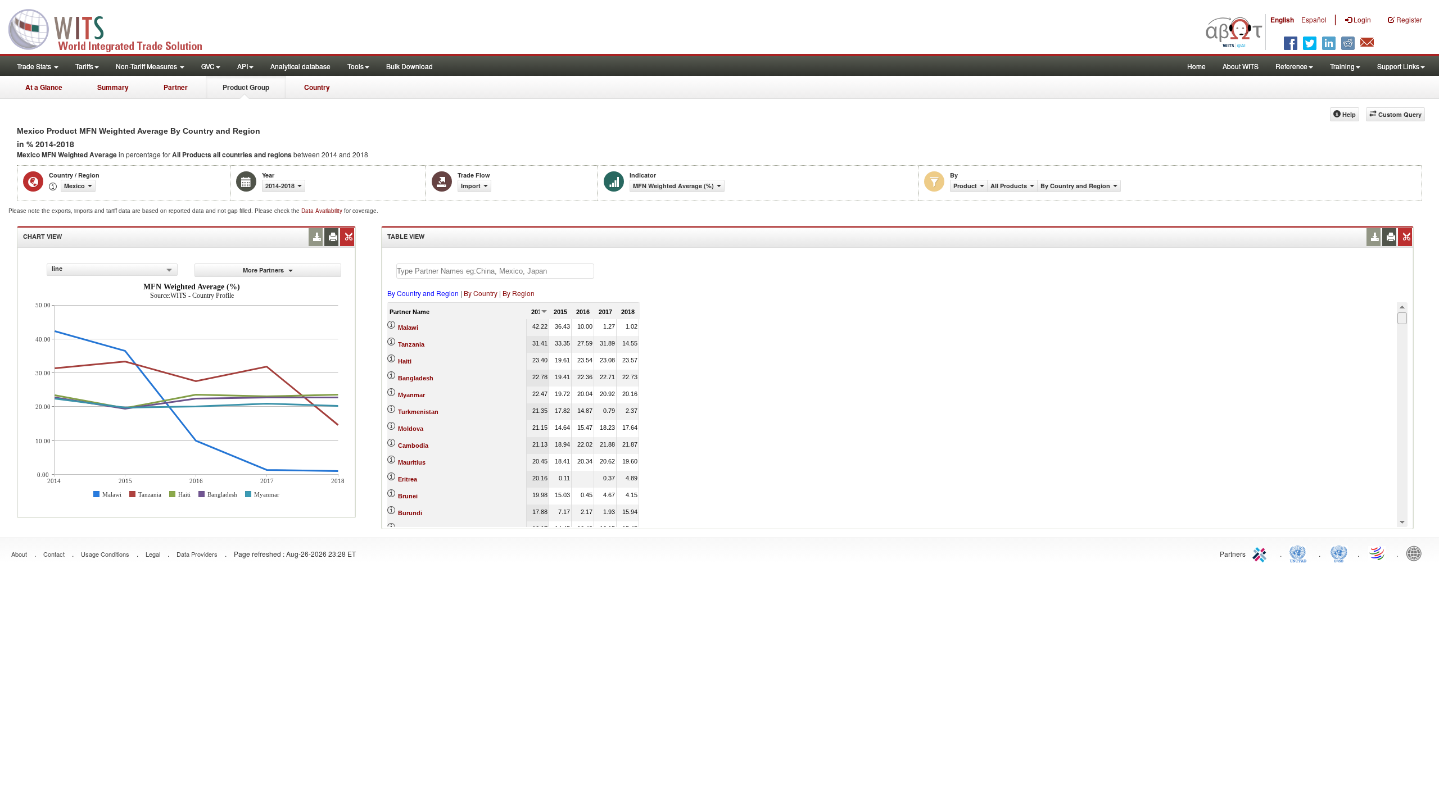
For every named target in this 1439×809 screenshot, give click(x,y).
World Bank (1416, 553)
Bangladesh (415, 378)
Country (317, 87)
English (1282, 20)
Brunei (408, 496)
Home (1196, 66)
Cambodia (413, 445)
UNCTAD (1300, 553)
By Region (519, 293)
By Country (480, 293)
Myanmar (411, 395)
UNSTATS (1339, 553)
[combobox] (112, 269)
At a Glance (43, 87)
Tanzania (411, 344)
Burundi (410, 513)
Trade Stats (35, 66)
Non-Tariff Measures (147, 66)
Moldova (410, 428)
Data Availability (322, 211)
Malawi (408, 327)
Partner (176, 87)
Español (1314, 19)
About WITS (1241, 66)
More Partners (264, 270)
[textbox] (495, 271)
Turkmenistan (418, 411)
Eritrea (407, 479)
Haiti (404, 361)
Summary (113, 87)
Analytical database (300, 66)
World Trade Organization (1377, 553)
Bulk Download (409, 66)
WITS (112, 28)
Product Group (246, 87)
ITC (1261, 553)
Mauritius (412, 462)
